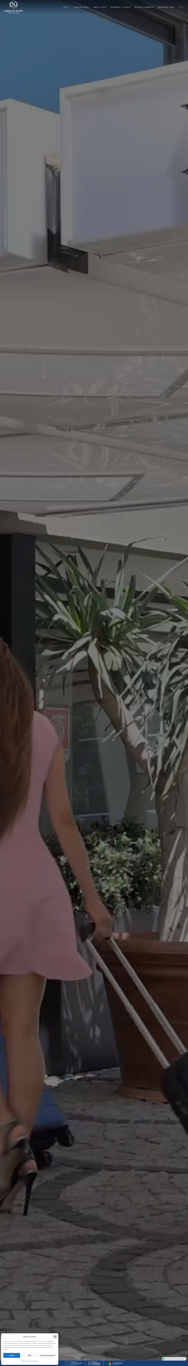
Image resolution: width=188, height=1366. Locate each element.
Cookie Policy (25, 1361)
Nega (29, 1355)
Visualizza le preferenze (47, 1355)
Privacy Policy (33, 1361)
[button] (55, 1337)
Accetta (11, 1355)
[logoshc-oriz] (13, 7)
